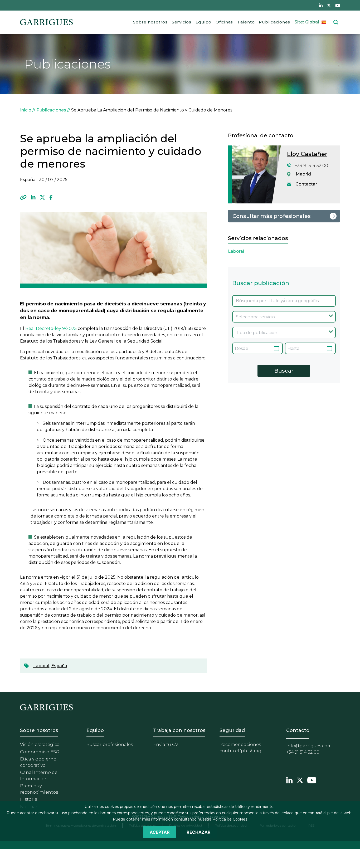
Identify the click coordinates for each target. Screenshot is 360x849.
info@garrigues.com (309, 745)
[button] (23, 197)
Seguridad (232, 730)
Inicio (25, 110)
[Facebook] (51, 197)
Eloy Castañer (307, 154)
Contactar (306, 184)
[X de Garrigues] (329, 5)
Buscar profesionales (109, 744)
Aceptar (160, 832)
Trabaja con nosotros (179, 730)
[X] (42, 197)
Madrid (303, 174)
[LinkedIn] (33, 197)
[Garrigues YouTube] (311, 779)
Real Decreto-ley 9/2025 (51, 328)
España (59, 665)
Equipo (204, 22)
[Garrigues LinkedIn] (289, 779)
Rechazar (199, 832)
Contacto (297, 730)
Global (312, 22)
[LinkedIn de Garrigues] (321, 5)
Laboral (41, 665)
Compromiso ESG (39, 751)
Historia (28, 799)
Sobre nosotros (150, 22)
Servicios (181, 22)
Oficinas (224, 22)
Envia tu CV (165, 744)
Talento (246, 22)
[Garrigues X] (300, 779)
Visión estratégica (40, 744)
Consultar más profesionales (271, 216)
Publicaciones (274, 22)
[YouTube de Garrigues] (337, 5)
